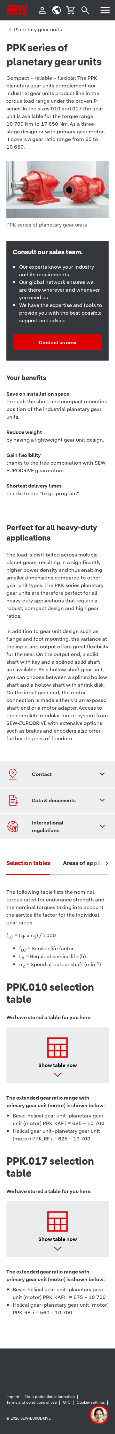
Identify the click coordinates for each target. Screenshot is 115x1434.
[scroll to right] (107, 863)
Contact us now (57, 342)
